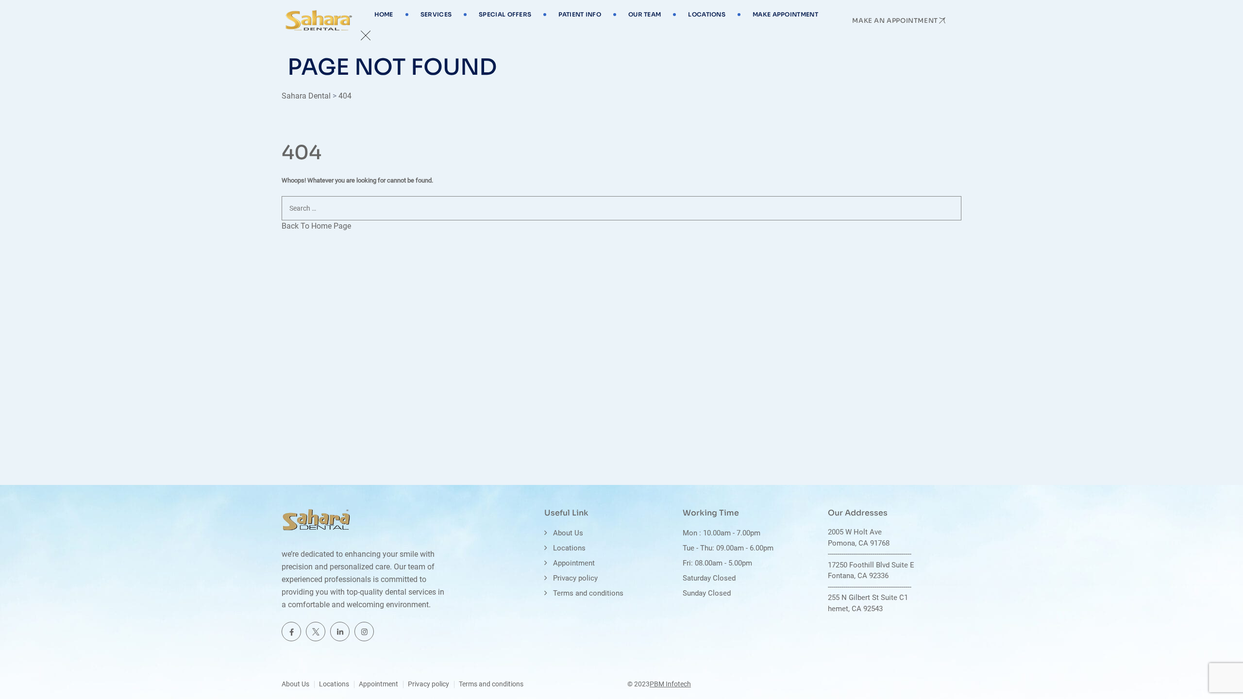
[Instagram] (364, 631)
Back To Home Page (316, 226)
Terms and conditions (588, 593)
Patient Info (579, 14)
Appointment (574, 563)
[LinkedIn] (340, 631)
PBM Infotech (670, 684)
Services (436, 14)
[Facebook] (291, 631)
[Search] (1226, 234)
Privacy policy (575, 578)
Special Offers (505, 14)
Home (383, 14)
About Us (568, 533)
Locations (706, 14)
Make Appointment (785, 14)
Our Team (644, 14)
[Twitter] (315, 631)
